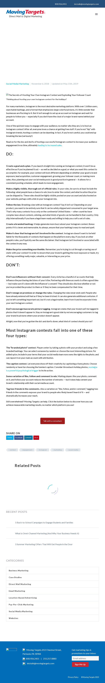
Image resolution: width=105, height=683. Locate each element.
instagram (43, 450)
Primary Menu (96, 14)
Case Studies (15, 577)
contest (13, 450)
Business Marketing (18, 570)
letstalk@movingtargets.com (86, 4)
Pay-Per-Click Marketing (21, 604)
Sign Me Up (80, 664)
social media (73, 450)
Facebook (18, 438)
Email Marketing (17, 591)
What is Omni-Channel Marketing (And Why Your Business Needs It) (47, 533)
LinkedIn (28, 438)
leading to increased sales (50, 145)
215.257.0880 (49, 658)
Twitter (9, 438)
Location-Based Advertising (23, 598)
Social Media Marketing (17, 83)
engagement (27, 450)
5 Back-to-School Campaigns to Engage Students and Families (44, 522)
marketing (58, 450)
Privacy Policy (73, 677)
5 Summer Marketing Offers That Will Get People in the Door (44, 544)
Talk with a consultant (52, 421)
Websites (13, 618)
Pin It (36, 438)
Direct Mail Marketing (20, 584)
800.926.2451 (61, 4)
